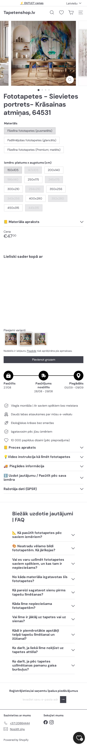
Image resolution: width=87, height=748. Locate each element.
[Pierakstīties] (63, 699)
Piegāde (31, 351)
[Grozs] (71, 12)
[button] (11, 339)
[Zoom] (70, 80)
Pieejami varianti (15, 330)
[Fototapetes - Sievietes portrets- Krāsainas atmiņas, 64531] (43, 274)
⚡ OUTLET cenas (32, 3)
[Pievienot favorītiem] (78, 271)
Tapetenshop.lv (19, 12)
